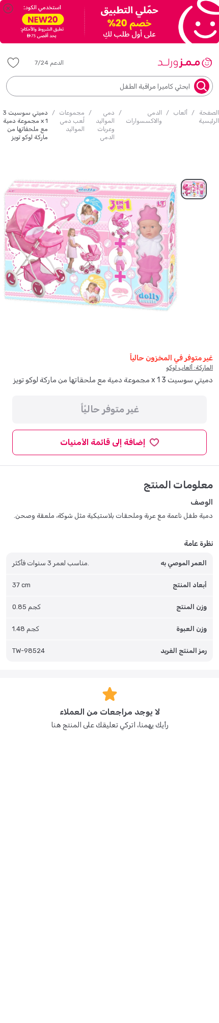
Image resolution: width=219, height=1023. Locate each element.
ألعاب (180, 112)
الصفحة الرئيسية (209, 116)
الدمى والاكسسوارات (144, 116)
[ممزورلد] (184, 63)
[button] (56, 63)
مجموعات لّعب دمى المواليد (72, 121)
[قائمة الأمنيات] (13, 63)
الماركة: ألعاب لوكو (189, 367)
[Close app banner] (8, 8)
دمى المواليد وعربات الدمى (105, 125)
